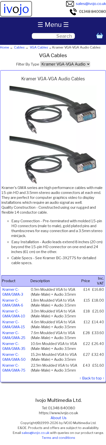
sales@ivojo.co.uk (91, 3)
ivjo (16, 9)
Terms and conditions (58, 438)
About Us (59, 418)
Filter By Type (27, 64)
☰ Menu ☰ (53, 24)
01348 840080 (92, 11)
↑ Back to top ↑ (92, 378)
